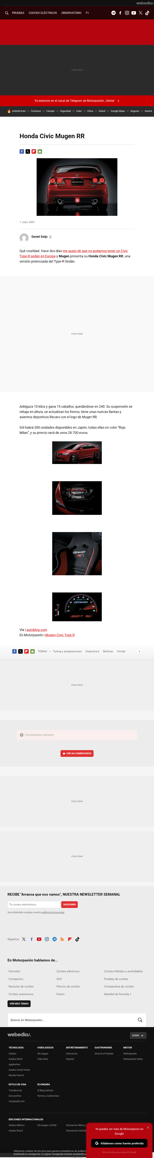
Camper (50, 111)
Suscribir (69, 904)
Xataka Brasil (16, 1130)
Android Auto (19, 111)
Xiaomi (148, 111)
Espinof (70, 1059)
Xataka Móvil (15, 1059)
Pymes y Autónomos (48, 1095)
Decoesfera (15, 1095)
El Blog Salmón (45, 1090)
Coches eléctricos (68, 971)
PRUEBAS (18, 13)
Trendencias (15, 1090)
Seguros (134, 111)
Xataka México (16, 1125)
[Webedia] (145, 3)
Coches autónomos (21, 994)
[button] (41, 236)
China (90, 111)
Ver (78, 753)
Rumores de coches (21, 986)
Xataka (12, 1053)
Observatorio (71, 13)
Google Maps (118, 111)
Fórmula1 (14, 971)
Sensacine (71, 1053)
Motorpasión (130, 1053)
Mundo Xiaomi (16, 1075)
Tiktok (147, 13)
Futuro (61, 994)
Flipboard (34, 151)
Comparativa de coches (119, 986)
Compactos (16, 979)
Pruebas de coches (116, 979)
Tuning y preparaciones (67, 651)
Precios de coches (68, 986)
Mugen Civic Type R (60, 635)
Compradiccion (17, 1101)
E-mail (40, 151)
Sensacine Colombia (77, 1130)
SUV (59, 979)
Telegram (113, 13)
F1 (87, 13)
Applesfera (14, 1064)
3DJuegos (42, 1053)
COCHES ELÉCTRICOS (43, 13)
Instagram (127, 13)
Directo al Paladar (104, 1053)
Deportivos (92, 651)
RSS (62, 939)
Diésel (102, 111)
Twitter (140, 13)
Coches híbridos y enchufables (123, 971)
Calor (79, 111)
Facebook (120, 13)
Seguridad (65, 111)
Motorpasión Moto (133, 1059)
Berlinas (108, 651)
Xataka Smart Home (19, 1069)
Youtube (133, 13)
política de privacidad (53, 912)
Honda (121, 651)
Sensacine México (76, 1125)
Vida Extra (42, 1059)
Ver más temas (19, 1003)
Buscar (140, 1020)
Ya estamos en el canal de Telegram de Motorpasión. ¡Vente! (74, 100)
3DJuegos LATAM (46, 1125)
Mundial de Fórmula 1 (117, 994)
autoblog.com (36, 630)
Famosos (36, 111)
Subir (135, 1035)
